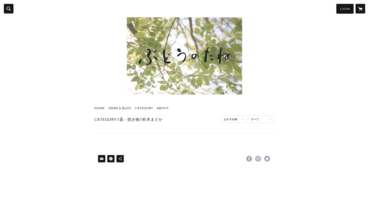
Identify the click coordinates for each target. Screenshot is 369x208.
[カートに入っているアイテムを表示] (360, 8)
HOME (99, 108)
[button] (345, 9)
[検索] (8, 8)
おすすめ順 (230, 119)
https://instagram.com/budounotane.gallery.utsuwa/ (258, 159)
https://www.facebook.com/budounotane (249, 159)
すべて (255, 119)
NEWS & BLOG (120, 108)
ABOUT (163, 108)
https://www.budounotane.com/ (267, 159)
